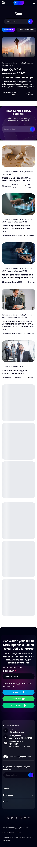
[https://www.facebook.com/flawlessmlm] (16, 818)
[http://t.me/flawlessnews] (29, 818)
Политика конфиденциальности (15, 828)
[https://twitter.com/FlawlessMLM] (20, 818)
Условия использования (11, 833)
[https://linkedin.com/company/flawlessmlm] (12, 818)
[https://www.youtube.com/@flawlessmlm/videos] (25, 818)
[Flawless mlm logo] (3, 2)
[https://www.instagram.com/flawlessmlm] (8, 818)
